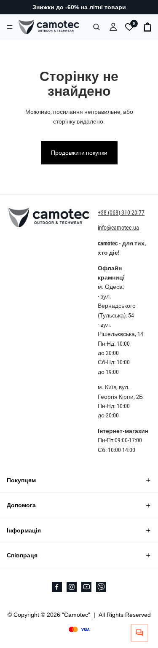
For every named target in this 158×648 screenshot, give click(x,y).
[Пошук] (96, 27)
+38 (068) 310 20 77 (121, 212)
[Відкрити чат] (139, 633)
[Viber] (101, 586)
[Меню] (9, 26)
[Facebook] (57, 586)
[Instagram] (72, 586)
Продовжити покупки (79, 152)
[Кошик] (148, 27)
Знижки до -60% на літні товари (79, 7)
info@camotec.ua (118, 227)
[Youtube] (86, 586)
